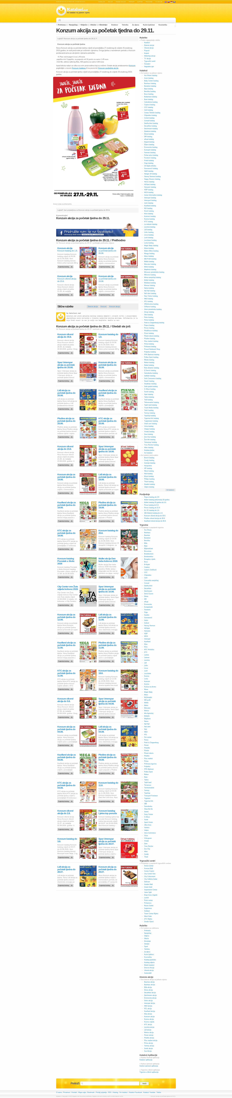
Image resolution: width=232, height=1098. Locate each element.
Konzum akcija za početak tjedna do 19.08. (66, 477)
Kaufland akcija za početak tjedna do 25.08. (107, 393)
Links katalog (148, 232)
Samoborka (148, 806)
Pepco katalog (149, 325)
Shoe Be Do (148, 809)
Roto (145, 777)
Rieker (146, 774)
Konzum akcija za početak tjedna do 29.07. (107, 869)
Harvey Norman (149, 625)
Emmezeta (148, 604)
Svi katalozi (148, 453)
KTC (145, 652)
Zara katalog (148, 434)
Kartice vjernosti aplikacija (149, 1066)
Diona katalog (149, 134)
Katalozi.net (75, 313)
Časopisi (147, 64)
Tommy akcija (149, 1046)
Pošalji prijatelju (101, 1092)
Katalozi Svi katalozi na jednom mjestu (73, 11)
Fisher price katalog (151, 155)
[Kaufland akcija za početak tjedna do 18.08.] (65, 520)
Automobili (148, 973)
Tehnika (125, 25)
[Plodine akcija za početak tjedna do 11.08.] (106, 660)
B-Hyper (147, 564)
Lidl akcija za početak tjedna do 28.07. (66, 869)
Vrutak (146, 841)
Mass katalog (149, 256)
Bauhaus (147, 532)
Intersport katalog (150, 200)
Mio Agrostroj (148, 713)
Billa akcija (148, 987)
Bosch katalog (149, 458)
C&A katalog (148, 110)
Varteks (146, 827)
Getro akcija (148, 1000)
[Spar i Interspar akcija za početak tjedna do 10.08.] (106, 604)
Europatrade (148, 607)
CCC (145, 572)
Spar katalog (148, 394)
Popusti (131, 2)
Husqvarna (148, 466)
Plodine (146, 756)
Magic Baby (148, 692)
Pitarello (147, 748)
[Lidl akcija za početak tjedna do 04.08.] (106, 744)
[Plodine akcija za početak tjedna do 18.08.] (106, 520)
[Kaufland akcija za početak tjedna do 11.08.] (65, 660)
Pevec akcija (148, 1035)
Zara (145, 843)
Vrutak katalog (149, 431)
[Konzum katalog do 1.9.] (65, 266)
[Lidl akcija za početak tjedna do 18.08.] (106, 492)
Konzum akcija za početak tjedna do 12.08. (66, 617)
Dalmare (147, 882)
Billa (145, 543)
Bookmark (90, 1092)
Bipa (145, 546)
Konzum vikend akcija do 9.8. (65, 699)
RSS (109, 1092)
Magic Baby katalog (151, 245)
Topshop (147, 793)
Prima (146, 761)
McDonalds (148, 697)
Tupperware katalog (151, 421)
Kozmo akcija (149, 1019)
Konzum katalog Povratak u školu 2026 (65, 561)
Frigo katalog (148, 163)
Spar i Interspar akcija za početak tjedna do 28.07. (107, 841)
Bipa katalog (148, 89)
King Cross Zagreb (150, 895)
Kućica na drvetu (150, 687)
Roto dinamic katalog (151, 368)
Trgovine (148, 2)
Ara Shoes (148, 530)
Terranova (147, 785)
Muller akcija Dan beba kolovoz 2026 (107, 559)
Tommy (146, 790)
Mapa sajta (82, 1092)
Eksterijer (103, 25)
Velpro (146, 830)
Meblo (146, 703)
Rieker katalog (149, 362)
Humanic (147, 631)
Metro (146, 705)
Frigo (146, 612)
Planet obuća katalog (151, 336)
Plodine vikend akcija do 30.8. (154, 518)
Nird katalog (148, 474)
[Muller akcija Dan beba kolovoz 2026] (106, 576)
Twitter (158, 1092)
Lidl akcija (147, 1030)
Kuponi (140, 2)
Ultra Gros (147, 825)
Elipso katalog (149, 144)
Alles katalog (148, 447)
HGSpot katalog (149, 184)
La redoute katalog (150, 224)
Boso (146, 562)
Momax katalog (149, 285)
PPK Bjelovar (149, 769)
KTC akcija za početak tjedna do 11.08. (66, 673)
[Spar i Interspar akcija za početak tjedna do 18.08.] (106, 464)
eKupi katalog (149, 139)
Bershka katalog (150, 91)
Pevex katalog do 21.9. (152, 508)
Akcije (110, 2)
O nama (59, 1092)
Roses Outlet (148, 906)
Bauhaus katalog (150, 83)
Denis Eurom (148, 594)
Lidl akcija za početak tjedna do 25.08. (66, 393)
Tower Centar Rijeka (151, 913)
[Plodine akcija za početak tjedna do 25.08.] (65, 436)
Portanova (147, 903)
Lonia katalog (148, 243)
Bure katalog (148, 99)
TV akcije (158, 2)
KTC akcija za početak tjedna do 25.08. (107, 421)
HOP (146, 633)
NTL (145, 734)
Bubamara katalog (150, 97)
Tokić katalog (148, 410)
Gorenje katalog (149, 463)
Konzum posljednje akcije (108, 68)
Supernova (148, 908)
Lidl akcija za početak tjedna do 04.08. (107, 729)
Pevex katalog (149, 328)
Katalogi (169, 2)
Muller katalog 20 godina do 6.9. (155, 502)
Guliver (146, 623)
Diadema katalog (150, 131)
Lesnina (147, 660)
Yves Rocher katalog (151, 445)
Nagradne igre (149, 66)
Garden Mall (148, 884)
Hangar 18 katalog (150, 174)
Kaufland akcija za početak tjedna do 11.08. (66, 645)
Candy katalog (149, 460)
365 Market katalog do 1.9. (153, 513)
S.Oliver (147, 817)
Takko (146, 780)
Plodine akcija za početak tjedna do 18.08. (107, 505)
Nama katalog (149, 288)
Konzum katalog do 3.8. (67, 840)
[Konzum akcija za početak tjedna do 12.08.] (65, 632)
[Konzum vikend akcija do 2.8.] (65, 829)
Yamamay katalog (150, 442)
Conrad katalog (149, 121)
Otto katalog (148, 315)
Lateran (146, 657)
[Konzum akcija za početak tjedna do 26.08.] (106, 266)
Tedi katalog (148, 400)
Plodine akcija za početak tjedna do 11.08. (107, 645)
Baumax (147, 535)
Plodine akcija (149, 1038)
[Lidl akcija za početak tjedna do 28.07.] (65, 885)
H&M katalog (148, 171)
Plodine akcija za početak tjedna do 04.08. (107, 757)
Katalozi (101, 2)
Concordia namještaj (151, 580)
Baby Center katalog (151, 81)
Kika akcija (148, 1014)
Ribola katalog (149, 360)
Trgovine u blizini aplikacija (149, 1072)
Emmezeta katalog (150, 147)
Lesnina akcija (149, 1027)
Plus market (148, 758)
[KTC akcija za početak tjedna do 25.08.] (106, 436)
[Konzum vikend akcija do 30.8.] (65, 352)
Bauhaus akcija (149, 985)
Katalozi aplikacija (146, 1060)
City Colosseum (149, 876)
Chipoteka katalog (150, 115)
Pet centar (147, 737)
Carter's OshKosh (150, 570)
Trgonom (147, 798)
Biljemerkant (148, 548)
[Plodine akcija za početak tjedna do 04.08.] (106, 772)
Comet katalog (149, 118)
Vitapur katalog (149, 429)
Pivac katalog (149, 333)
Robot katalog (149, 365)
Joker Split (148, 892)
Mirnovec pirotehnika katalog (154, 272)
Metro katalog (149, 267)
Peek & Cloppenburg (151, 742)
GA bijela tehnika (150, 166)
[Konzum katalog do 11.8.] (106, 801)
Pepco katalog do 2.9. (152, 497)
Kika (145, 644)
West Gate (148, 916)
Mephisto (147, 719)
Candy (146, 854)
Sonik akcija (148, 1048)
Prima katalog (149, 344)
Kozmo (146, 676)
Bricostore (147, 551)
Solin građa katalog (151, 386)
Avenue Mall (148, 868)
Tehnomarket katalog (151, 402)
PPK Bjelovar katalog (151, 354)
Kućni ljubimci (149, 25)
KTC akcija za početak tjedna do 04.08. (66, 785)
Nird (145, 729)
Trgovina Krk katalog (151, 418)
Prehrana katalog (150, 346)
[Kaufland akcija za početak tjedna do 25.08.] (106, 408)
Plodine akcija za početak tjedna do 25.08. (66, 421)
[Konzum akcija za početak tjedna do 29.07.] (106, 885)
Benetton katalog (150, 86)
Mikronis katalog (150, 275)
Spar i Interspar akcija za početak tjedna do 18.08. (107, 449)
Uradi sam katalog (150, 424)
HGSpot (147, 628)
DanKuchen (148, 586)
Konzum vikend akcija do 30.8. (65, 335)
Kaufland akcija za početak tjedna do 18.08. (66, 505)
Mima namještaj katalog (152, 277)
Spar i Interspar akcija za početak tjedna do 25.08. (66, 365)
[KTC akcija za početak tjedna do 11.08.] (65, 688)
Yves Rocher (148, 846)
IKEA (146, 636)
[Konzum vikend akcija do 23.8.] (65, 294)
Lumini (146, 898)
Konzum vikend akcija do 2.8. (65, 812)
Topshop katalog (150, 416)
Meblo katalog (149, 261)
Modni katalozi (149, 965)
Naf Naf (146, 724)
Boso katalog (148, 94)
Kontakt (74, 1092)
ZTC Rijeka (148, 919)
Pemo (146, 740)
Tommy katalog (149, 413)
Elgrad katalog (149, 142)
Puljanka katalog (150, 352)
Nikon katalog (149, 471)
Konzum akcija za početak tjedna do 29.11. (105, 30)
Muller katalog (149, 280)
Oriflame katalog (150, 307)
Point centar (148, 900)
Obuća (93, 25)
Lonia (146, 679)
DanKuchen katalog (151, 123)
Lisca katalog (148, 235)
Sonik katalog (149, 392)
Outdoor (114, 25)
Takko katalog (149, 397)
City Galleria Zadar (150, 879)
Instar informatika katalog (153, 195)
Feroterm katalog (150, 158)
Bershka (147, 540)
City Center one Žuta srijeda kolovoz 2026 (67, 587)
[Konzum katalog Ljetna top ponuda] (106, 829)
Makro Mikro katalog (151, 251)
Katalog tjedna (149, 450)
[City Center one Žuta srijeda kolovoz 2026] (65, 604)
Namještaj (73, 25)
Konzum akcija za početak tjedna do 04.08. (66, 729)
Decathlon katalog (150, 126)
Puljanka (147, 766)
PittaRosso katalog (150, 330)
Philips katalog (149, 479)
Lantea (146, 655)
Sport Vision (148, 822)
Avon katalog (148, 78)
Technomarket (149, 788)
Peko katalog (148, 317)
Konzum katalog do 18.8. (108, 671)
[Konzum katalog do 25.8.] (106, 548)
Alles (146, 851)
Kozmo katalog (149, 219)
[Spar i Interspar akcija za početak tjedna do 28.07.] (106, 857)
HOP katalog (148, 190)
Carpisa (146, 567)
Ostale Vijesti (149, 921)
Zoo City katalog (150, 437)
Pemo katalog (149, 320)
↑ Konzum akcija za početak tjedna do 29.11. (163, 1096)
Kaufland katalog (150, 206)
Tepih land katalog (150, 405)
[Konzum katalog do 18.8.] (106, 688)
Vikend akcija (149, 970)
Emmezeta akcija (150, 998)
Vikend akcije (121, 2)
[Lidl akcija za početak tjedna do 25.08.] (65, 408)
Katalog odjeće (149, 962)
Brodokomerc (148, 554)
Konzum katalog (150, 216)
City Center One (149, 874)
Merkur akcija (149, 1032)
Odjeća (84, 25)
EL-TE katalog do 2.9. (152, 510)
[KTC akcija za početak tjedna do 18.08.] (65, 548)
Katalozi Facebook (135, 1092)
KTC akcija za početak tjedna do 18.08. (66, 533)
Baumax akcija (149, 982)
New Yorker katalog (151, 296)
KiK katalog (148, 208)
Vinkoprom (148, 838)
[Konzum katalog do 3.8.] (65, 857)
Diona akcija (148, 990)
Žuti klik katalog (149, 439)
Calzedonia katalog (150, 102)
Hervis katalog (149, 182)
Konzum (132, 66)
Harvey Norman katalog (152, 176)
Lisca (146, 668)
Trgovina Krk (148, 801)
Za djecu (135, 25)
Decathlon (147, 588)
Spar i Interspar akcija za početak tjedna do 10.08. (107, 589)
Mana (146, 689)
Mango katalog (149, 253)
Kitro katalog (148, 214)
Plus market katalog (151, 341)
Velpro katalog (149, 487)
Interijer (146, 944)
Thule (146, 857)
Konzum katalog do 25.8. (108, 531)
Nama (146, 721)
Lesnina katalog (149, 227)
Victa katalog (148, 426)
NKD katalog (148, 299)
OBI (145, 804)
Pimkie (146, 750)
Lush (146, 671)
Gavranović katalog (151, 168)
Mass (146, 695)
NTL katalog (148, 301)
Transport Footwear (151, 796)
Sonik (146, 820)
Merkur (146, 711)
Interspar (147, 639)
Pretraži (75, 1083)
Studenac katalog (150, 384)
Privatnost (66, 1092)
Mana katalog (149, 248)
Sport (146, 946)
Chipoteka (147, 575)
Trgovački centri (149, 61)
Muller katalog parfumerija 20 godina (156, 500)
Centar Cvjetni (149, 871)
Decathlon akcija (150, 993)
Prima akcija (148, 1043)
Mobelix (147, 716)
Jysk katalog (148, 203)
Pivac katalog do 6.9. (151, 505)
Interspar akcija (149, 1003)
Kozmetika (163, 25)
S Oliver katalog (149, 389)
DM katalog (148, 136)
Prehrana (61, 25)
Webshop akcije (149, 56)
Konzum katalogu (79, 68)
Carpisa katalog (149, 105)
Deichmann (148, 591)
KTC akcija (148, 1024)
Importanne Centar (150, 890)
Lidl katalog (148, 229)
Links (146, 665)
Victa (146, 835)
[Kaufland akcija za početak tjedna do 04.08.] (65, 772)
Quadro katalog (149, 484)
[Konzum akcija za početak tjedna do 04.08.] (65, 744)
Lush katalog (148, 237)
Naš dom (147, 726)
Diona (146, 596)
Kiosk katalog (149, 211)
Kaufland (147, 641)
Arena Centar (148, 866)
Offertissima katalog (151, 304)
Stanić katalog (149, 381)
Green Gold (148, 887)
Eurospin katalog (150, 150)
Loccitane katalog (150, 240)
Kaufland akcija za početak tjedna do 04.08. (66, 757)
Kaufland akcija (149, 1011)
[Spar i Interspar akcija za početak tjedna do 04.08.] (106, 716)
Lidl (145, 663)
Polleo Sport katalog (151, 357)
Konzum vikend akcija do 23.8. (65, 447)
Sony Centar (148, 814)
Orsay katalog (149, 312)
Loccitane (147, 673)
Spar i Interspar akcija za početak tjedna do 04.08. (107, 701)
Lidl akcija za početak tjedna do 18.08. (107, 477)
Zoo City (147, 849)
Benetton (147, 538)
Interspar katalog (150, 198)
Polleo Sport (148, 772)
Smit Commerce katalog (152, 378)
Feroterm (147, 610)
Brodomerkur (148, 556)
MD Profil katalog (150, 259)
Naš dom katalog (150, 293)
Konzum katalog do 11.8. (108, 784)
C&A (145, 578)
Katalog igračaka (150, 960)
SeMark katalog (149, 376)
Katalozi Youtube (149, 1092)
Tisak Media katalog (151, 408)
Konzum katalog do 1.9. (108, 335)
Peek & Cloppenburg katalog (154, 323)
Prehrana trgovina (150, 764)
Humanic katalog (150, 187)
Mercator (147, 708)
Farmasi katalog (149, 152)
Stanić (146, 812)
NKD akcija (148, 1006)
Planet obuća (148, 753)
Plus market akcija (150, 1040)
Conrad (146, 583)
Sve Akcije (148, 1051)
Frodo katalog (149, 160)
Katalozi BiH (174, 2)
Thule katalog (149, 481)
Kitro (145, 647)
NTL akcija (148, 1008)
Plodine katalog (149, 338)
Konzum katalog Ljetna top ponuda (107, 812)
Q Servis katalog (150, 370)
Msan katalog (149, 476)
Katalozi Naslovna (60, 20)
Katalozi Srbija (171, 2)
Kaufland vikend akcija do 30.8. (155, 521)
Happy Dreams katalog (152, 179)
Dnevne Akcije (149, 968)
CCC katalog (148, 107)
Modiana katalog (150, 283)
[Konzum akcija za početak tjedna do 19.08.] (106, 294)
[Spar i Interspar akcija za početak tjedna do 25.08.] (65, 380)
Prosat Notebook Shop (152, 349)
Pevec (146, 745)
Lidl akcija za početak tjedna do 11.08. (107, 617)
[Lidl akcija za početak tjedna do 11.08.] (106, 632)
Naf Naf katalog (149, 291)
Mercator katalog (150, 264)
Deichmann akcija (150, 995)
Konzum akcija (64, 248)
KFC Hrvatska (149, 649)
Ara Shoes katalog (150, 75)
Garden (146, 615)
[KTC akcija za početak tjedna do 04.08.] (65, 801)
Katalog (115, 1092)
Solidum (147, 911)
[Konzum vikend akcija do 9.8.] (65, 716)
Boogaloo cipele (149, 559)
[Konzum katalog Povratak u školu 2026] (65, 576)
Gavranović (148, 618)
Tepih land (147, 782)
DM (145, 599)
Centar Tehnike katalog (152, 113)
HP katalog (148, 468)
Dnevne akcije (93, 306)
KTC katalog (148, 222)
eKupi (146, 602)
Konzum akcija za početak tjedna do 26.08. (107, 365)
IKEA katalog (148, 192)
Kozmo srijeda (149, 1022)
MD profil (147, 700)
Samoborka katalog (151, 373)
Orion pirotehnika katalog (153, 309)
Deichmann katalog (151, 129)
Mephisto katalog (150, 269)
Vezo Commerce (150, 833)
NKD (145, 732)
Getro (146, 620)
